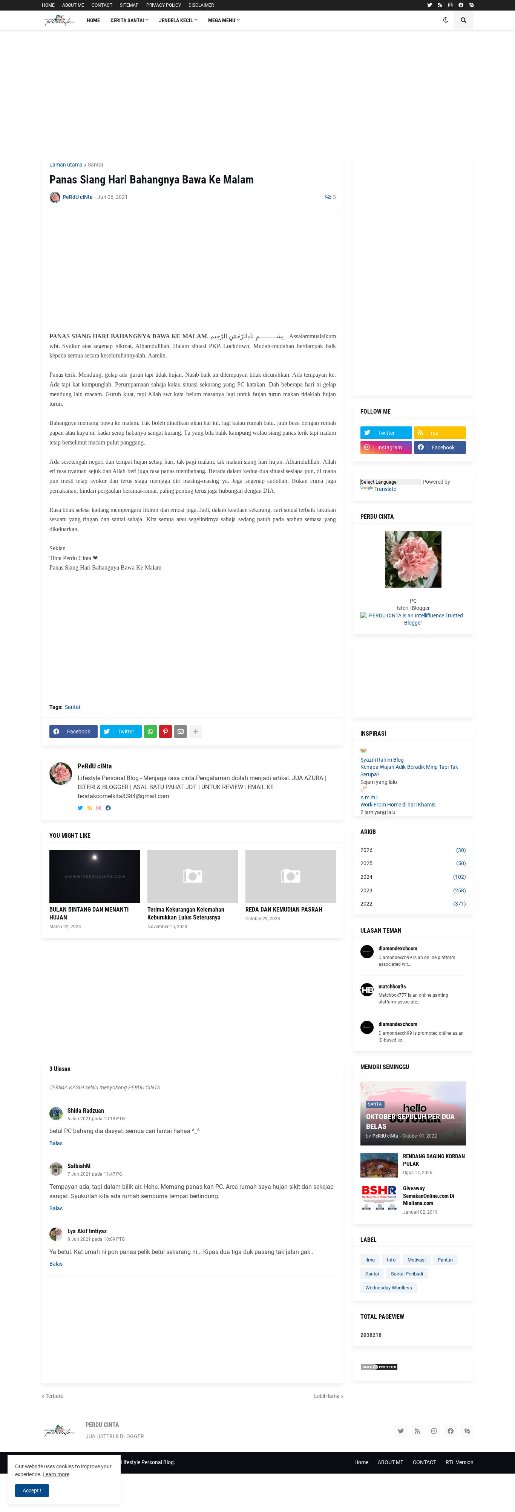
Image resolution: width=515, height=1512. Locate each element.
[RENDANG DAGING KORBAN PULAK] (379, 1165)
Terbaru (55, 1396)
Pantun (445, 1260)
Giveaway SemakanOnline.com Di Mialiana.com (428, 1196)
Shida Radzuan (85, 1110)
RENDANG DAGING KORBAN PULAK (434, 1160)
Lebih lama (327, 1396)
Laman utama (66, 164)
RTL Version (460, 1462)
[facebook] (460, 5)
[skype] (471, 5)
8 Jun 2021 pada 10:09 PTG (96, 1239)
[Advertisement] (258, 92)
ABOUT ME (73, 5)
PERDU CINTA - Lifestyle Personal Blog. (129, 1462)
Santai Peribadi (407, 1274)
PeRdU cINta (95, 766)
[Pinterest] (165, 731)
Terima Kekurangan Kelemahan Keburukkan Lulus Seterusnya (185, 913)
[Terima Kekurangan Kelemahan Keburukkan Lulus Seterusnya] (192, 876)
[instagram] (450, 5)
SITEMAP (129, 5)
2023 (413, 890)
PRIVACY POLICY (163, 5)
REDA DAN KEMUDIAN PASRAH (283, 909)
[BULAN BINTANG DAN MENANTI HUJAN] (94, 876)
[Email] (180, 731)
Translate (385, 489)
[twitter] (429, 5)
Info (391, 1260)
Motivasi (417, 1260)
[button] (445, 20)
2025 (413, 863)
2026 (413, 850)
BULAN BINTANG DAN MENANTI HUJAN (89, 913)
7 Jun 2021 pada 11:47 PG (94, 1174)
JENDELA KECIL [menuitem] (176, 20)
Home (361, 1462)
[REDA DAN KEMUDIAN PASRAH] (290, 876)
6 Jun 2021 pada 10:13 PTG (96, 1118)
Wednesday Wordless (388, 1288)
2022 (413, 904)
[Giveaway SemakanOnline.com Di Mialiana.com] (379, 1197)
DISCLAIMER (201, 5)
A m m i (368, 797)
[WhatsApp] (150, 731)
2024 (413, 877)
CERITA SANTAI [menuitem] (127, 20)
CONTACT (102, 5)
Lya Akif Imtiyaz (87, 1231)
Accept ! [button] (32, 1491)
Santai (95, 164)
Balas (56, 1143)
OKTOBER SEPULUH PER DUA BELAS (410, 1121)
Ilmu (370, 1260)
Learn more (56, 1474)
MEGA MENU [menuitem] (221, 20)
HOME (48, 5)
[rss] (440, 5)
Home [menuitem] (93, 20)
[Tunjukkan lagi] (195, 731)
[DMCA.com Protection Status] (379, 1369)
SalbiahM (78, 1166)
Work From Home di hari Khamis (397, 805)
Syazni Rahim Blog (382, 760)
